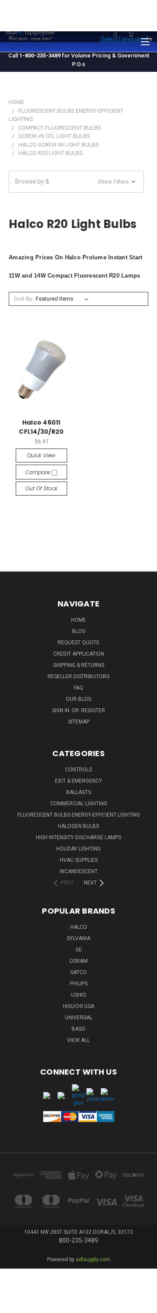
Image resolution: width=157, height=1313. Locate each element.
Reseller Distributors (78, 676)
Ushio (78, 995)
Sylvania (78, 938)
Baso (78, 1029)
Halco (78, 927)
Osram (78, 961)
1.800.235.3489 (133, 21)
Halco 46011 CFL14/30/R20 (41, 427)
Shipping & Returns (78, 665)
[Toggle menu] (145, 40)
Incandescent (79, 871)
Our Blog (79, 699)
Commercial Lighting (78, 804)
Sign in (61, 710)
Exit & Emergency (78, 781)
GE (78, 950)
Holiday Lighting (78, 849)
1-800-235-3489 (40, 55)
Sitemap (78, 722)
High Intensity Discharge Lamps (78, 837)
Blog (78, 631)
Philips (79, 984)
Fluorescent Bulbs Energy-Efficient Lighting (78, 815)
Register (93, 710)
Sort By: (23, 298)
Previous (13, 1298)
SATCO (78, 972)
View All (78, 1040)
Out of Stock (41, 488)
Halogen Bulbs (78, 826)
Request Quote (78, 643)
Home (78, 620)
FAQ (78, 688)
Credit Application (78, 654)
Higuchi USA (78, 1006)
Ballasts (78, 792)
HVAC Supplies (79, 860)
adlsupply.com (93, 1259)
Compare (38, 472)
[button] (76, 182)
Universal (78, 1018)
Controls (78, 770)
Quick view (41, 455)
